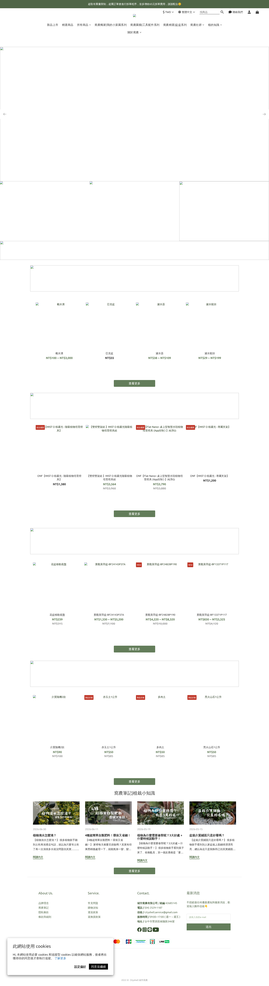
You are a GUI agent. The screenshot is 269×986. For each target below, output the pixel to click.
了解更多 (60, 958)
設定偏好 (80, 966)
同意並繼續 (98, 966)
